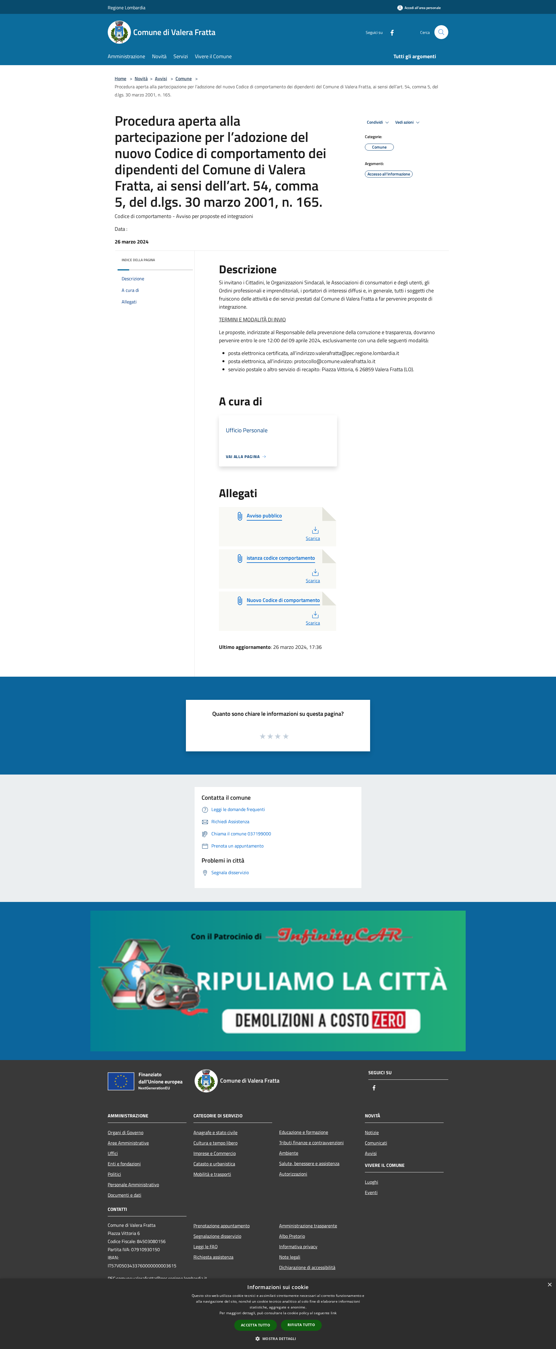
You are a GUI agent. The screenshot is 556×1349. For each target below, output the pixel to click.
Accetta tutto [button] (255, 1325)
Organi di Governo (125, 1132)
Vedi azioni (404, 122)
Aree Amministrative (128, 1142)
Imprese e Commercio (214, 1153)
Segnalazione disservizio (217, 1236)
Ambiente (288, 1153)
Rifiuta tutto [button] (301, 1324)
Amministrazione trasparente (308, 1225)
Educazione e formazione (303, 1132)
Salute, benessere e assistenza (309, 1163)
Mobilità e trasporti (212, 1174)
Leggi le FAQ (205, 1246)
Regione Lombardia (126, 7)
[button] (278, 1338)
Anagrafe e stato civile (215, 1132)
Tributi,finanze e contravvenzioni (311, 1142)
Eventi (371, 1192)
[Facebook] (390, 32)
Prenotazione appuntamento (221, 1225)
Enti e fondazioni (124, 1163)
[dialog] (278, 1314)
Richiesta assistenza (213, 1256)
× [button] (549, 1285)
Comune (183, 78)
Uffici (113, 1153)
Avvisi (161, 78)
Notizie (372, 1132)
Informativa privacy (298, 1246)
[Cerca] (441, 32)
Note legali (289, 1256)
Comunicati (376, 1142)
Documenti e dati (124, 1194)
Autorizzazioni (293, 1173)
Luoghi (371, 1181)
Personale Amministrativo (133, 1184)
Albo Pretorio (292, 1236)
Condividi (375, 122)
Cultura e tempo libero (215, 1142)
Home (120, 78)
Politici (114, 1174)
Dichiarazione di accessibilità (307, 1267)
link (333, 1312)
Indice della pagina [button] (138, 260)
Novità (141, 78)
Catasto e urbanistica (214, 1163)
